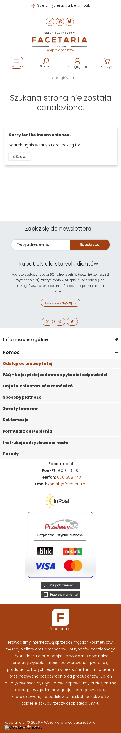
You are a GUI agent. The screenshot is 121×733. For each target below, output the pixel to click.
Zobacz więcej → (60, 302)
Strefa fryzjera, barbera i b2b (63, 5)
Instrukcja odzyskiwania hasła (35, 442)
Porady (11, 454)
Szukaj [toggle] (46, 66)
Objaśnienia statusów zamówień (38, 386)
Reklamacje (15, 420)
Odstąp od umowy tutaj (28, 363)
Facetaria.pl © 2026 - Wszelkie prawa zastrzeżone (50, 722)
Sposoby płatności (23, 397)
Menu (16, 66)
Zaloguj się (77, 66)
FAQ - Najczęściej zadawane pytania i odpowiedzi (55, 375)
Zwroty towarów (20, 408)
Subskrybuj (90, 244)
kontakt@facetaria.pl (67, 484)
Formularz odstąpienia (27, 431)
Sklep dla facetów (60, 50)
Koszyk (107, 66)
